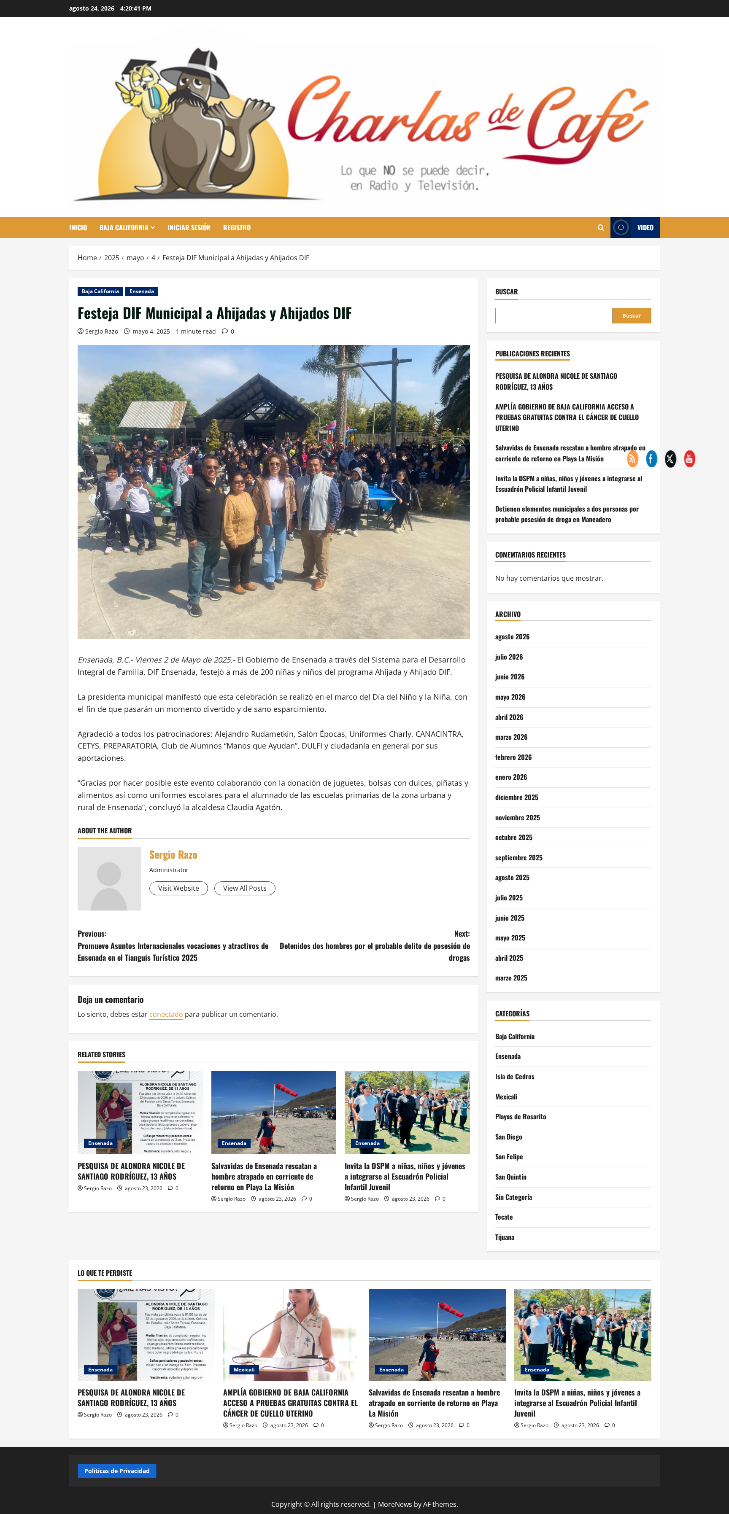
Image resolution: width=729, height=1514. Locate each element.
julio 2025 (509, 897)
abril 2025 (509, 957)
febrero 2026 (513, 757)
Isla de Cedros (515, 1076)
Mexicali (506, 1096)
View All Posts (245, 888)
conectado (166, 1014)
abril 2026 (509, 716)
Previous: (173, 945)
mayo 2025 (510, 937)
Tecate (504, 1216)
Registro (237, 227)
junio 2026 (510, 676)
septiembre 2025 (519, 857)
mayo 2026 (510, 696)
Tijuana (504, 1236)
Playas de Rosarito (520, 1116)
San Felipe (509, 1156)
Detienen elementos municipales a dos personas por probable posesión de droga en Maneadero (567, 513)
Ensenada (142, 291)
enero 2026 (511, 777)
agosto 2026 (512, 636)
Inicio (78, 227)
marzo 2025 (511, 978)
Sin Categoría (513, 1196)
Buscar (506, 291)
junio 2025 (509, 917)
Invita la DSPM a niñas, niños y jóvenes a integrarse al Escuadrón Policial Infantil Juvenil (405, 1176)
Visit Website (178, 888)
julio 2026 (509, 656)
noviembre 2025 (517, 817)
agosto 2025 (512, 877)
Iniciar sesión (189, 227)
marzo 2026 (511, 737)
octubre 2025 (513, 837)
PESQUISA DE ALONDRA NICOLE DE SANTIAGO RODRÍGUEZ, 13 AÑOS (131, 1171)
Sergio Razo (101, 331)
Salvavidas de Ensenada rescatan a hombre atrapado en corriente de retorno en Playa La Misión (264, 1176)
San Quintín (510, 1176)
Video (645, 227)
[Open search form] (601, 227)
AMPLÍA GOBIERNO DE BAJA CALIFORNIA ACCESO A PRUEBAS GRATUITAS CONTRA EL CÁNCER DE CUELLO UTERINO (567, 417)
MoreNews (395, 1504)
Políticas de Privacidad (117, 1471)
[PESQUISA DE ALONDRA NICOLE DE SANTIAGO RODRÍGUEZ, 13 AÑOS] (140, 1112)
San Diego (508, 1136)
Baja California (124, 227)
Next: (375, 945)
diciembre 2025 (516, 797)
